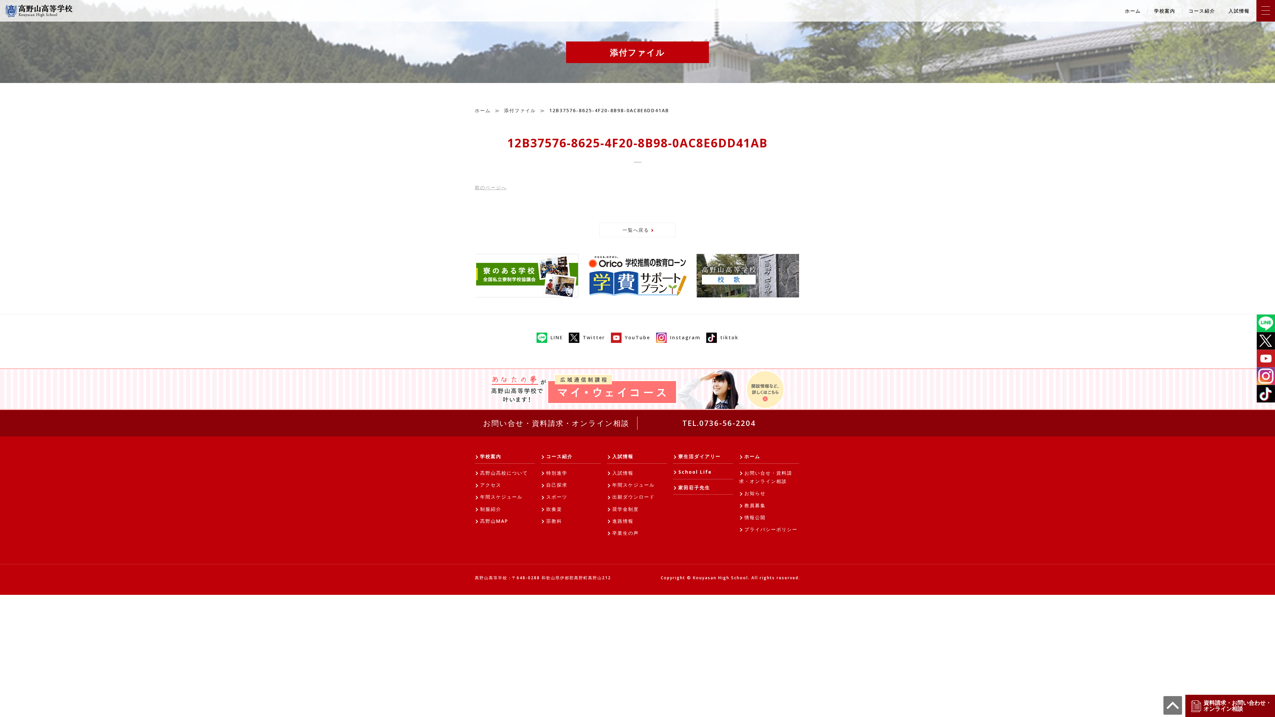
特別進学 (556, 473)
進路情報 (623, 521)
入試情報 (1239, 11)
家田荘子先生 (694, 487)
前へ (491, 187)
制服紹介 (490, 509)
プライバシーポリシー (771, 529)
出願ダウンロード (633, 497)
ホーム (1133, 11)
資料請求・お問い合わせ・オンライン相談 (1237, 706)
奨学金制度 (625, 509)
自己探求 (556, 485)
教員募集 (755, 505)
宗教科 (554, 521)
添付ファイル (520, 110)
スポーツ (556, 497)
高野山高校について (504, 473)
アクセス (490, 485)
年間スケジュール (501, 497)
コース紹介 (1202, 11)
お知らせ (755, 493)
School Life (695, 472)
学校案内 (1164, 11)
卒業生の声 (625, 533)
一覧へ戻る (636, 230)
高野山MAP (494, 521)
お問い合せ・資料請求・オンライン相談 (556, 423)
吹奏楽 (554, 509)
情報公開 (755, 517)
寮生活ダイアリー (699, 456)
